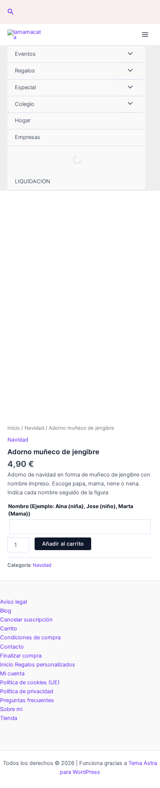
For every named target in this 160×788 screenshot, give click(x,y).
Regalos (25, 70)
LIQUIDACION (32, 181)
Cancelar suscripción (26, 619)
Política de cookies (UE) (30, 682)
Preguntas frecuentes (27, 700)
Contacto (12, 646)
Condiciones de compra (30, 637)
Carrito (8, 628)
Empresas (27, 137)
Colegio (24, 104)
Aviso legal (13, 601)
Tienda (8, 718)
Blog (5, 610)
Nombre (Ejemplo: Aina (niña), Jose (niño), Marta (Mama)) (70, 510)
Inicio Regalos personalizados (37, 664)
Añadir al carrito (63, 543)
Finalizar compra (21, 655)
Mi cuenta (12, 673)
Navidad (34, 428)
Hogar (23, 120)
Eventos (25, 54)
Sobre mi (11, 709)
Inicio (13, 428)
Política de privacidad (26, 691)
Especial (25, 87)
